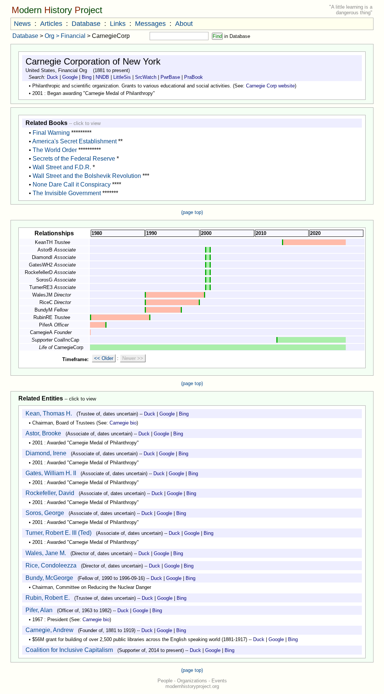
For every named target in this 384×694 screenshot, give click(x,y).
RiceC (45, 302)
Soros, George (45, 513)
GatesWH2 (40, 265)
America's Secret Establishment (74, 141)
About (184, 23)
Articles (51, 23)
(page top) (192, 212)
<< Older (103, 358)
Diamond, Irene (46, 453)
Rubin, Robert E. (48, 598)
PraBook (193, 77)
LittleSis (122, 77)
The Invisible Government (67, 193)
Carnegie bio (123, 423)
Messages (150, 23)
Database (86, 23)
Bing (87, 77)
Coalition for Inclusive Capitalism (69, 650)
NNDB (102, 77)
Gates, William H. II (51, 473)
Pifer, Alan (39, 610)
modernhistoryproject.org (192, 686)
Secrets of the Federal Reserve (74, 158)
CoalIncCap (66, 340)
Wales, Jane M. (46, 553)
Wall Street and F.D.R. (62, 167)
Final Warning (51, 132)
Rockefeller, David (50, 493)
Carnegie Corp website (270, 86)
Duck (52, 77)
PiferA (45, 325)
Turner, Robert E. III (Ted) (59, 533)
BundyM (43, 310)
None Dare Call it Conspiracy (72, 184)
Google (70, 77)
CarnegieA (41, 332)
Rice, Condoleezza (51, 565)
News (22, 23)
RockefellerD (38, 272)
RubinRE (42, 317)
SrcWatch (145, 77)
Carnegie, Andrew (50, 630)
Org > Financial (65, 36)
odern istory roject (57, 10)
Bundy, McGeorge (49, 578)
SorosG (44, 280)
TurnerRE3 (40, 287)
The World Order (55, 150)
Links (118, 23)
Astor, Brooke (43, 433)
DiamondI (42, 257)
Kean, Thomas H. (49, 413)
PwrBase (170, 77)
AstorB (45, 250)
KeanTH (43, 242)
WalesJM (42, 295)
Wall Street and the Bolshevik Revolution (87, 176)
